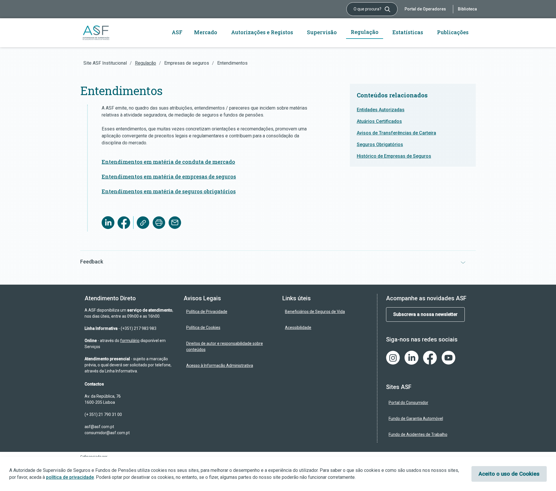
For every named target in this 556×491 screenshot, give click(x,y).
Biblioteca (467, 9)
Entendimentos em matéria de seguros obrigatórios (169, 191)
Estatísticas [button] (407, 32)
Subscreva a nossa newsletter (425, 314)
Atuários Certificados (379, 121)
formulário (130, 340)
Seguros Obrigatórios (380, 144)
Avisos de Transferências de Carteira (396, 133)
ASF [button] (177, 32)
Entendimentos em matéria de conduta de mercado (168, 161)
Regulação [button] (364, 31)
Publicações (453, 32)
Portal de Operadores (425, 9)
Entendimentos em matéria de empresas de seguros (169, 176)
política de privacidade (70, 477)
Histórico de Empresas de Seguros (394, 156)
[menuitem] (229, 312)
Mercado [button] (205, 32)
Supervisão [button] (322, 32)
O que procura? (368, 9)
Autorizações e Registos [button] (262, 32)
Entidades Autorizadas (381, 109)
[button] (278, 261)
